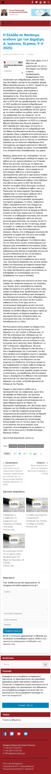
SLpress (13, 446)
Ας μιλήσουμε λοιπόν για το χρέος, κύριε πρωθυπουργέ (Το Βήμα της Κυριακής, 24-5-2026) (14, 557)
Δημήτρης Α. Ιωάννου (35, 446)
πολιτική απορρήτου (11, 695)
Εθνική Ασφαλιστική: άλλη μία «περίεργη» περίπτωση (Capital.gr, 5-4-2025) (37, 468)
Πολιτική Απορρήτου (13, 763)
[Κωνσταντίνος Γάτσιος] (25, 12)
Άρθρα (31, 54)
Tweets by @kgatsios (11, 720)
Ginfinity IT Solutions (24, 769)
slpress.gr (29, 438)
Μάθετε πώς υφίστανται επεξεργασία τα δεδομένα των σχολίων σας (25, 641)
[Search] (45, 664)
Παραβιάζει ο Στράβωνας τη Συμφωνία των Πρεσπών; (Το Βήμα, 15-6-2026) (12, 521)
